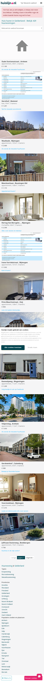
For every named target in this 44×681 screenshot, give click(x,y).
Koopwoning (6, 572)
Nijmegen (5, 623)
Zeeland (4, 612)
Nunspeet (5, 656)
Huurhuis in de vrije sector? (11, 551)
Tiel (3, 658)
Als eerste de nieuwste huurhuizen (13, 69)
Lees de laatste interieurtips (11, 310)
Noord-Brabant (7, 601)
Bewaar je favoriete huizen (11, 471)
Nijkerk (4, 645)
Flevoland (5, 588)
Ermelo (4, 653)
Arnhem (4, 620)
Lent (3, 664)
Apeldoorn (5, 626)
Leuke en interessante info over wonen (15, 511)
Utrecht (4, 609)
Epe (3, 650)
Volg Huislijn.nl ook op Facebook (13, 389)
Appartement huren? (8, 191)
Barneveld (5, 642)
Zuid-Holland (6, 615)
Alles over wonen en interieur (11, 231)
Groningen (5, 596)
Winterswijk (6, 666)
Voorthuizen (6, 647)
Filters (7, 678)
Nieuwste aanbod (29, 3)
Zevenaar (5, 661)
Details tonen (32, 347)
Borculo (4, 672)
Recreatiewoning (8, 574)
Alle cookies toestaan (12, 347)
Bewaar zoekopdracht (33, 678)
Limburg (5, 599)
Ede (3, 628)
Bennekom (5, 669)
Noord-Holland (7, 604)
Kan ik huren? (6, 270)
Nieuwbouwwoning (8, 577)
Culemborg (6, 637)
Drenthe (5, 585)
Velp (3, 631)
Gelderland (6, 593)
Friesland (5, 590)
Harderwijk (6, 634)
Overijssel (5, 607)
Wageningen (6, 639)
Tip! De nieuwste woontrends (11, 109)
